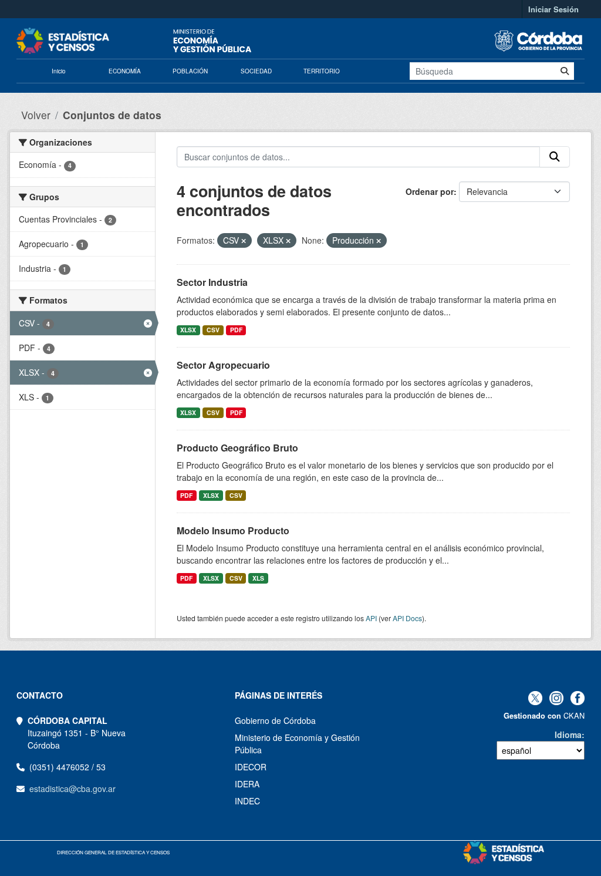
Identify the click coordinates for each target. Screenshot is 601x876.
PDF (236, 329)
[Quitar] (243, 240)
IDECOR (250, 767)
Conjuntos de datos (112, 114)
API (371, 618)
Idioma (568, 734)
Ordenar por (430, 191)
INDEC (247, 801)
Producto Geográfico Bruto (237, 447)
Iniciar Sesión (553, 9)
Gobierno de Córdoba (275, 720)
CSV (213, 329)
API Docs (407, 618)
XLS (258, 578)
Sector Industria (212, 282)
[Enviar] (564, 71)
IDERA (247, 784)
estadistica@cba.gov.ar (72, 788)
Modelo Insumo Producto (233, 530)
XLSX (188, 329)
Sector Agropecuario (223, 365)
